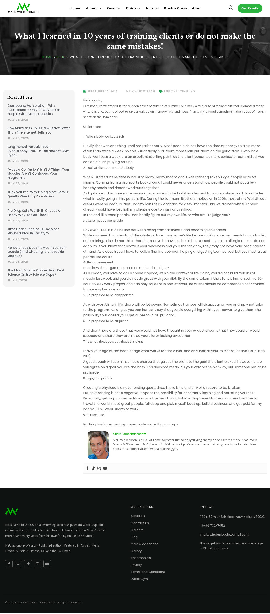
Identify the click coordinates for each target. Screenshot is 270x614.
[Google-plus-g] (18, 563)
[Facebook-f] (9, 563)
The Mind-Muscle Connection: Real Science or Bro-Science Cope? (35, 272)
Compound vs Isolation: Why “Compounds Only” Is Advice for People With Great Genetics (33, 109)
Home (75, 8)
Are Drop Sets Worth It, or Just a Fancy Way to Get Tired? (33, 212)
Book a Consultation (182, 8)
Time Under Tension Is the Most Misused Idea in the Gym (33, 231)
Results (113, 8)
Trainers (132, 8)
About (91, 8)
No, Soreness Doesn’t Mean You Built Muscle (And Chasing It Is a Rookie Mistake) (37, 252)
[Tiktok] (93, 468)
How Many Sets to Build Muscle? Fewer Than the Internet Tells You (38, 130)
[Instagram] (99, 468)
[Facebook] (87, 468)
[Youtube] (105, 468)
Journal (152, 8)
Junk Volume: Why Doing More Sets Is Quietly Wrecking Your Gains (37, 194)
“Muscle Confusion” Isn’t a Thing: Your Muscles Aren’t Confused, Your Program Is (38, 173)
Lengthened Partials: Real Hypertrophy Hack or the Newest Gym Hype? (38, 150)
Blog (61, 57)
